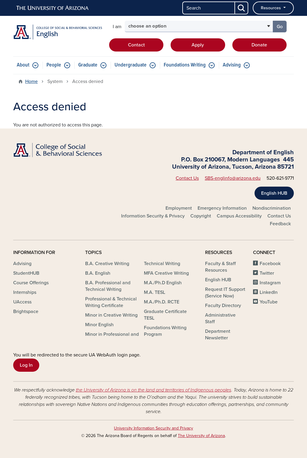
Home (31, 81)
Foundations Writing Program (165, 331)
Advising (232, 65)
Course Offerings (31, 283)
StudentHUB (26, 273)
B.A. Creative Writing (107, 264)
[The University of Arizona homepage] (53, 8)
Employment (178, 208)
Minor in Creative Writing (111, 315)
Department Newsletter (217, 334)
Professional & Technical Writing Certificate (111, 302)
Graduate (87, 65)
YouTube (269, 302)
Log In (26, 365)
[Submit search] (241, 7)
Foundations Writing (185, 65)
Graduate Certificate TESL (165, 315)
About (23, 65)
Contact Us (187, 178)
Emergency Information (222, 208)
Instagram (270, 283)
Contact (136, 45)
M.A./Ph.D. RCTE (161, 302)
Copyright (200, 216)
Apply (198, 45)
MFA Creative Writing (166, 273)
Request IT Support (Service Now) (225, 292)
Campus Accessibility (239, 216)
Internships (24, 292)
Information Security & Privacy (153, 216)
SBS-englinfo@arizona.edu (233, 178)
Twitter (267, 273)
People (53, 65)
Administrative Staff (220, 318)
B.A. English (97, 273)
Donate (259, 45)
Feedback (280, 224)
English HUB (274, 193)
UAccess (22, 302)
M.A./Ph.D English (163, 283)
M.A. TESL (154, 292)
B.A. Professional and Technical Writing (107, 286)
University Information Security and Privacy (153, 428)
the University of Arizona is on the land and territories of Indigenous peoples (153, 390)
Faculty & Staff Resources (220, 267)
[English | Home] (57, 32)
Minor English (99, 325)
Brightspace (25, 312)
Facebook (270, 264)
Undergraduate (131, 65)
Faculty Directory (223, 306)
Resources (271, 7)
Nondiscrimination (271, 208)
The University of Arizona (201, 435)
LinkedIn (269, 292)
